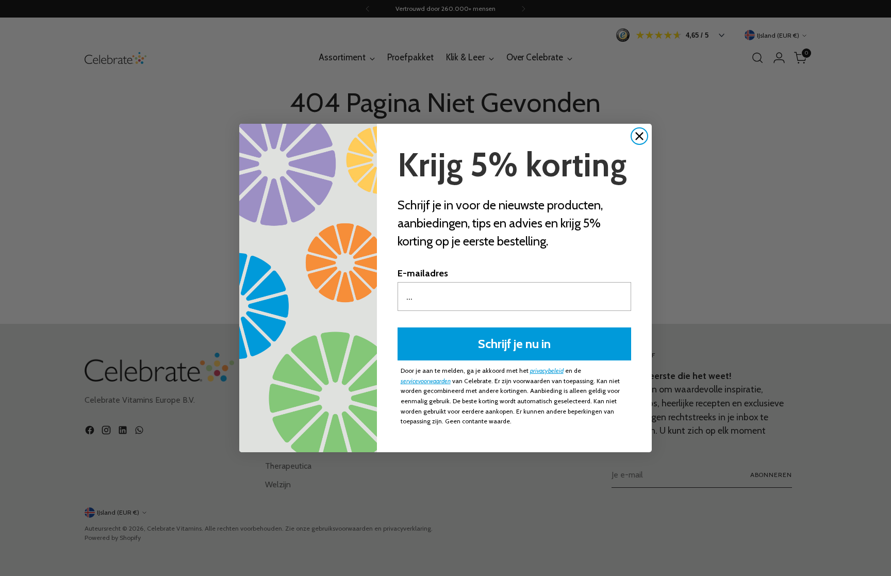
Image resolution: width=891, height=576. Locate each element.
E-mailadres (423, 273)
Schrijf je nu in (514, 343)
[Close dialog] (639, 136)
